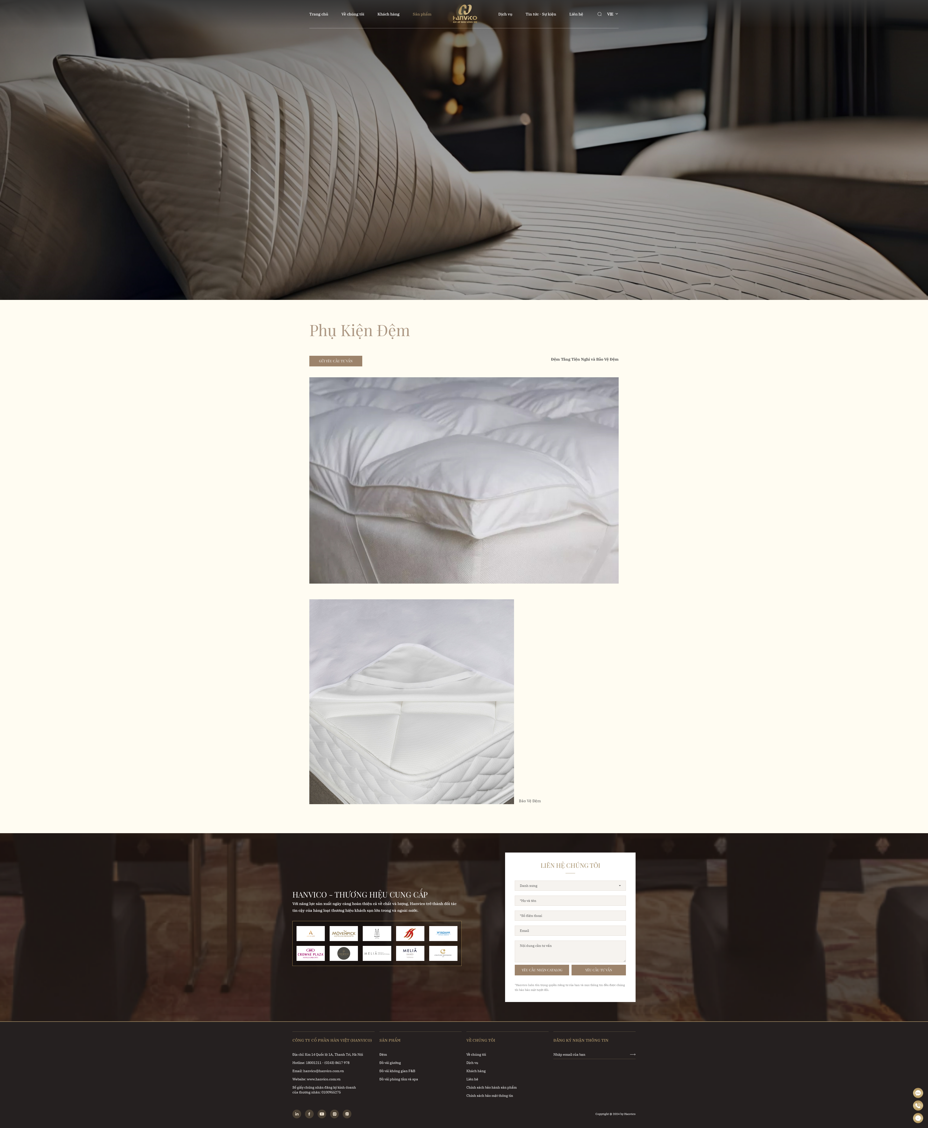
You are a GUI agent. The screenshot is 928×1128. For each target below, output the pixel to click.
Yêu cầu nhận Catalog (542, 970)
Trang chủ (318, 14)
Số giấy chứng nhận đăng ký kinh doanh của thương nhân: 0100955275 (324, 1089)
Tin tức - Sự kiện (541, 14)
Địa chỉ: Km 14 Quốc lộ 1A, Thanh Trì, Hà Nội (327, 1054)
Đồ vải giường (390, 1063)
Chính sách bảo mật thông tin (489, 1095)
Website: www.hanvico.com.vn (316, 1079)
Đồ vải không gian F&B (397, 1071)
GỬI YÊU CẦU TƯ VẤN (336, 361)
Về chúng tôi (352, 14)
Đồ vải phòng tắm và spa (398, 1079)
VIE (610, 13)
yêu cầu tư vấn (598, 970)
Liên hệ (576, 14)
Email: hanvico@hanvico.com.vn (318, 1071)
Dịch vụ (505, 14)
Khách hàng (388, 14)
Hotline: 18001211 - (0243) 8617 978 (320, 1063)
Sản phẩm (422, 14)
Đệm (383, 1054)
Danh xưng (528, 885)
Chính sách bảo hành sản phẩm (491, 1087)
